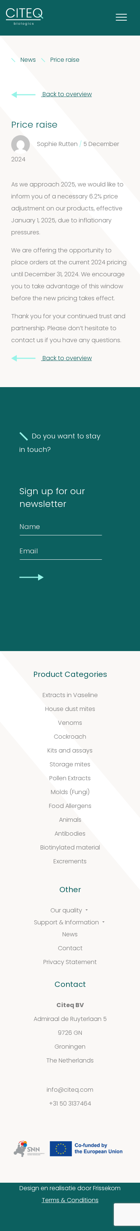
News (70, 935)
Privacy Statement (70, 963)
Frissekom (107, 1189)
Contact (70, 949)
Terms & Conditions (70, 1201)
